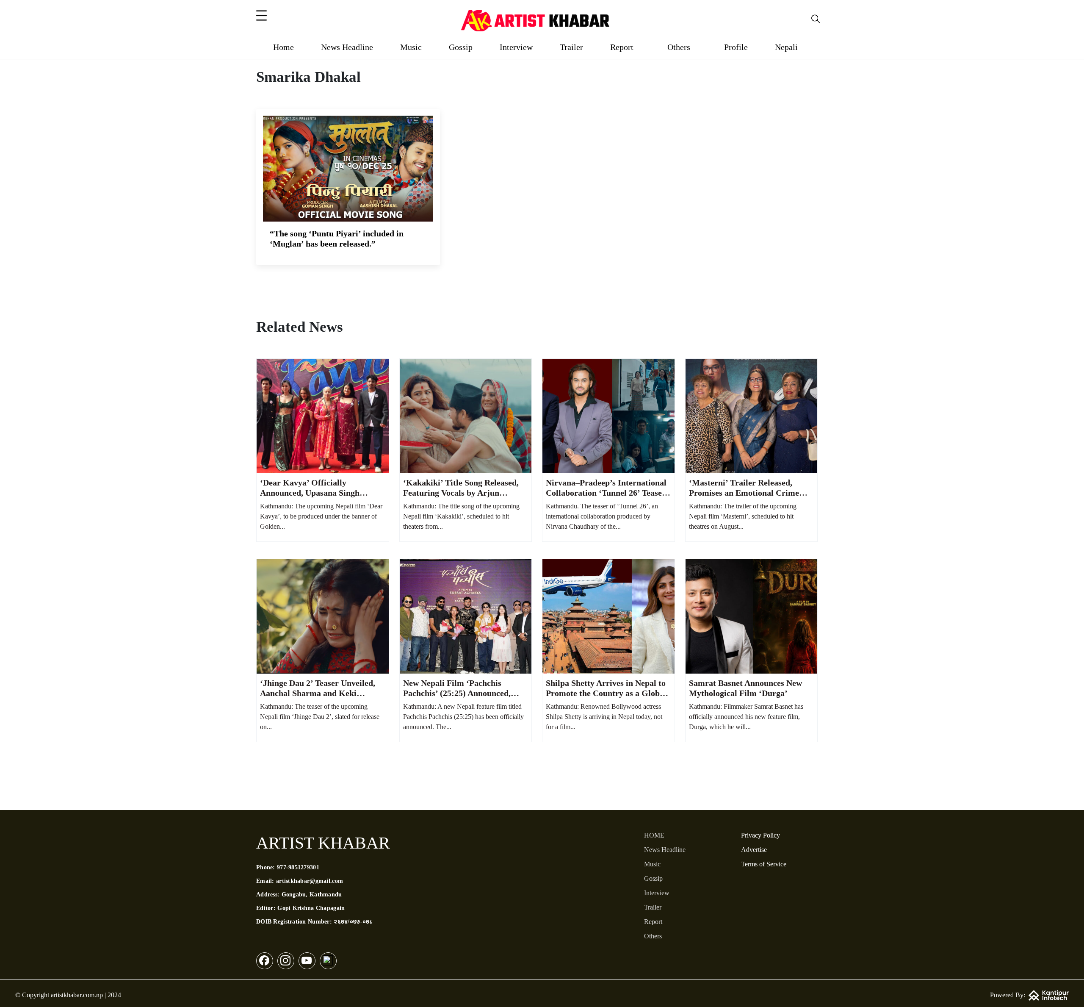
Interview (516, 47)
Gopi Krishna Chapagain (311, 908)
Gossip (461, 47)
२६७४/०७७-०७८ (353, 921)
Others (678, 47)
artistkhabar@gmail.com (309, 881)
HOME (654, 835)
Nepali (786, 47)
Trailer (571, 47)
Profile (736, 47)
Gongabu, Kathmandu (312, 894)
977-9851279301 (298, 867)
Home (283, 47)
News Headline (347, 47)
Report (621, 47)
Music (411, 47)
